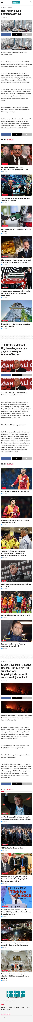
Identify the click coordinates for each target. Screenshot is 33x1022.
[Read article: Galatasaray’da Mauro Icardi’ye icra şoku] (16, 478)
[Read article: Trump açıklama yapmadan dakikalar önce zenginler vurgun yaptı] (16, 185)
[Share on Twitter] (17, 34)
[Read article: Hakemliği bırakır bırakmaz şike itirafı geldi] (16, 602)
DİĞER (8, 1009)
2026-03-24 (4, 202)
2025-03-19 (4, 947)
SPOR (9, 342)
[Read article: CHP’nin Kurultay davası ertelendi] (16, 835)
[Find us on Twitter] (4, 1017)
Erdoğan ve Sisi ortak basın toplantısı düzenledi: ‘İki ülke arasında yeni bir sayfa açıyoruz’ (15, 976)
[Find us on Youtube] (6, 1017)
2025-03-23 (4, 916)
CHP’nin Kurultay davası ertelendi (12, 848)
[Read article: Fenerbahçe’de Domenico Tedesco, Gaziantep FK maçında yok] (16, 631)
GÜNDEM (10, 1007)
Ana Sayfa (3, 7)
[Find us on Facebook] (1, 1017)
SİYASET (3, 1007)
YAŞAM (3, 1009)
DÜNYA (23, 1007)
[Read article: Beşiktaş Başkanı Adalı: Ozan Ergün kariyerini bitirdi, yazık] (16, 571)
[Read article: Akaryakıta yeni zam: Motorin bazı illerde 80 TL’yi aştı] (16, 216)
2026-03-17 (4, 524)
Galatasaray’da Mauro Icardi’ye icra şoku (15, 491)
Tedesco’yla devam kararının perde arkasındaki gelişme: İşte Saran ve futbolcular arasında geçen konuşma (13, 553)
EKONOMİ (16, 1007)
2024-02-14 (4, 980)
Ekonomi (10, 7)
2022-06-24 (4, 17)
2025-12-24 (4, 821)
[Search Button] (31, 2)
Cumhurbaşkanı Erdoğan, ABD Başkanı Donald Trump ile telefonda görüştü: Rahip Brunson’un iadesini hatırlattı (15, 879)
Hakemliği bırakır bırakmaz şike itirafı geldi (15, 615)
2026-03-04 (4, 617)
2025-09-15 (4, 850)
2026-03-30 (4, 171)
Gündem (10, 661)
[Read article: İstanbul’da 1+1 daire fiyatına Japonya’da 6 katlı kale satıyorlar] (16, 311)
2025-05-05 (4, 883)
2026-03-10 (4, 297)
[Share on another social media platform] (27, 34)
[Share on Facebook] (6, 34)
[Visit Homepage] (16, 2)
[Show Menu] (2, 2)
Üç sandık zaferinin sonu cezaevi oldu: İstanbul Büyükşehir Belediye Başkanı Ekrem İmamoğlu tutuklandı (16, 912)
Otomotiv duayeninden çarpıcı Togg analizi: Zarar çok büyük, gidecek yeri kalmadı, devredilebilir (16, 293)
